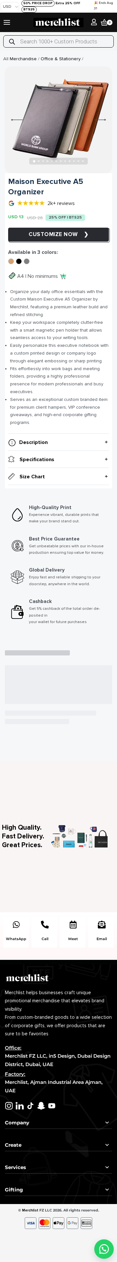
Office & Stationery (61, 59)
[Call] (45, 924)
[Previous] (17, 120)
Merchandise (23, 59)
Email (102, 939)
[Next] (100, 120)
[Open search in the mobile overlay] (58, 41)
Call (45, 939)
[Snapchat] (41, 1106)
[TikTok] (30, 1106)
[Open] (6, 22)
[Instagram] (9, 1106)
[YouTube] (52, 1106)
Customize (46, 234)
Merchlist (30, 1210)
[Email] (102, 924)
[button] (104, 1249)
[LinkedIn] (20, 1106)
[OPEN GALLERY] (58, 119)
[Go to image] (34, 161)
